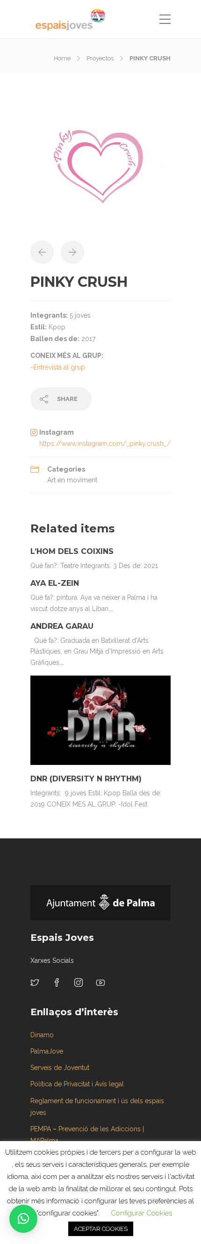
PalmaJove (46, 1051)
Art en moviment (72, 480)
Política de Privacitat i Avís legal (77, 1084)
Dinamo (42, 1035)
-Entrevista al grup (57, 367)
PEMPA (40, 1129)
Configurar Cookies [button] (141, 1213)
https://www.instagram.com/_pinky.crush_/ (105, 443)
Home (62, 58)
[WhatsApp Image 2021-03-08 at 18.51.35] (100, 170)
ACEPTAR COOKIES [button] (101, 1228)
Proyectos (100, 58)
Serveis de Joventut (59, 1067)
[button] (23, 1219)
